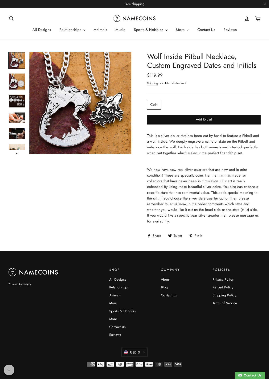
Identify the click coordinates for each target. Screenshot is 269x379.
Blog (164, 287)
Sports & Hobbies (149, 29)
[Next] (16, 152)
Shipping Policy (224, 295)
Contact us (169, 295)
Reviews (230, 29)
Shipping (152, 83)
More (181, 29)
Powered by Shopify (19, 284)
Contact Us (206, 29)
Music (120, 29)
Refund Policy (223, 287)
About (165, 279)
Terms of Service (225, 303)
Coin (154, 104)
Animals (100, 29)
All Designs (41, 29)
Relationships (70, 29)
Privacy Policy (223, 279)
